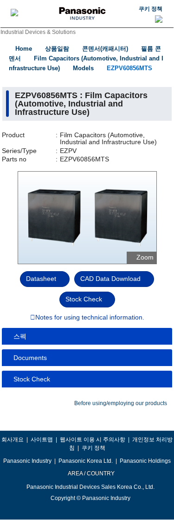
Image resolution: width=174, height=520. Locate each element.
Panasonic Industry (27, 461)
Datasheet (41, 278)
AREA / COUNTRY (91, 473)
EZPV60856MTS (129, 68)
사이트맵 (42, 439)
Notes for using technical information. (89, 317)
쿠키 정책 (150, 9)
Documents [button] (30, 357)
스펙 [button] (19, 336)
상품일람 (57, 48)
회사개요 (12, 439)
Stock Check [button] (31, 379)
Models (83, 68)
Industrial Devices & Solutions (38, 32)
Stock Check (83, 299)
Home (23, 48)
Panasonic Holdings (145, 461)
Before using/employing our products (120, 403)
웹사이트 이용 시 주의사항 (92, 439)
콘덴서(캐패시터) (105, 48)
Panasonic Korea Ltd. (85, 461)
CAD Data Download (110, 278)
